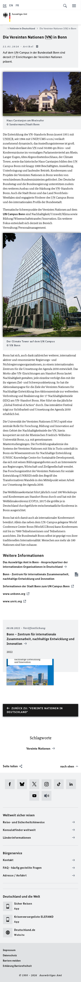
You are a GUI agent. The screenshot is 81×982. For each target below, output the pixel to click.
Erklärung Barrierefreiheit (17, 966)
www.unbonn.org (14, 594)
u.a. (27, 439)
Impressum (9, 950)
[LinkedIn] (72, 784)
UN (16, 52)
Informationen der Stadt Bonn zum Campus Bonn (36, 586)
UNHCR (8, 139)
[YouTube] (35, 796)
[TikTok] (60, 784)
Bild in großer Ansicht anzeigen (42, 94)
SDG (6, 400)
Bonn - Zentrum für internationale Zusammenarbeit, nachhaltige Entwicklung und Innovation (36, 576)
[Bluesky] (23, 784)
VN (65, 28)
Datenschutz (10, 955)
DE (5, 5)
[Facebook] (11, 784)
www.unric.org (12, 601)
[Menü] (74, 6)
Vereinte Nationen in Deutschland (18, 28)
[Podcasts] (48, 796)
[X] (35, 784)
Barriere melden (12, 960)
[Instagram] (48, 784)
